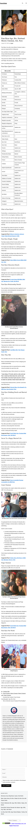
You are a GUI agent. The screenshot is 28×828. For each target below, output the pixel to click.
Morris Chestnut (14, 693)
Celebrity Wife (6, 691)
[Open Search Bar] (22, 3)
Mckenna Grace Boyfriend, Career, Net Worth (12, 796)
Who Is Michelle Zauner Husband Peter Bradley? (14, 700)
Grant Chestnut (6, 693)
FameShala (3, 3)
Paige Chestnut (7, 695)
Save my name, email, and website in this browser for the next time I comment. (14, 781)
